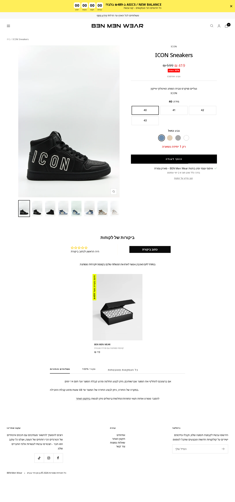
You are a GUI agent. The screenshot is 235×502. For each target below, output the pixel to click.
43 (145, 120)
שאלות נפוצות (117, 442)
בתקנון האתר (83, 398)
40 (145, 110)
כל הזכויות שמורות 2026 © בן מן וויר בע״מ (46, 472)
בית (8, 39)
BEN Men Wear (102, 344)
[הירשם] (223, 449)
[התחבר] (219, 25)
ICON (174, 46)
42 (202, 110)
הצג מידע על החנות (183, 178)
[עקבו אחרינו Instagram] (48, 458)
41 (174, 110)
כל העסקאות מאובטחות (123, 370)
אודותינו (121, 435)
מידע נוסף (102, 15)
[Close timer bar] (231, 6)
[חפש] (211, 25)
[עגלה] (226, 26)
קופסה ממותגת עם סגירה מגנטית (109, 348)
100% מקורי (88, 369)
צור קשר (120, 446)
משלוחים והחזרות (60, 369)
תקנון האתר (118, 438)
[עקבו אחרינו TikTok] (39, 458)
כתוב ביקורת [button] (150, 249)
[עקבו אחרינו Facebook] (58, 458)
